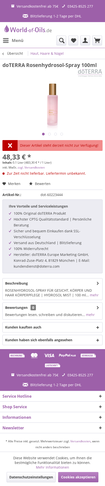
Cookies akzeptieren (78, 477)
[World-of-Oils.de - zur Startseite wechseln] (27, 29)
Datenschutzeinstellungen (31, 477)
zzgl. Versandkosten (31, 167)
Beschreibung (16, 283)
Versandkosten (80, 441)
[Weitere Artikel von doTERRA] (90, 72)
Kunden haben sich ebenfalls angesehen (38, 340)
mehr (94, 295)
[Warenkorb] (97, 40)
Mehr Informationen (52, 467)
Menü (17, 40)
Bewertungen (16, 307)
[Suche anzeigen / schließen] (61, 40)
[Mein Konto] (85, 40)
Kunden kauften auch (23, 327)
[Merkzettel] (73, 40)
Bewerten (42, 183)
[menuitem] (13, 40)
